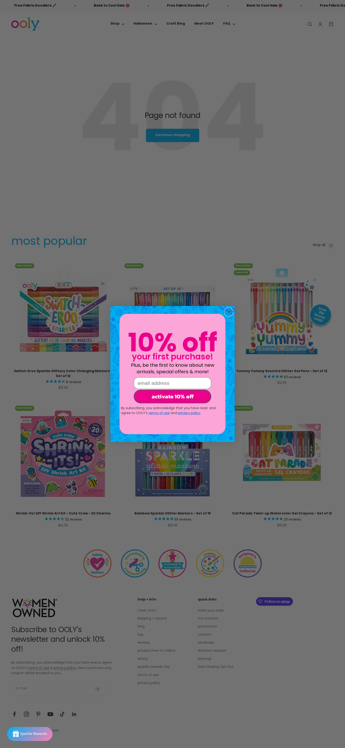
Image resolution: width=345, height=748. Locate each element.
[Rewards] (30, 734)
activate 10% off (173, 396)
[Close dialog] (229, 312)
